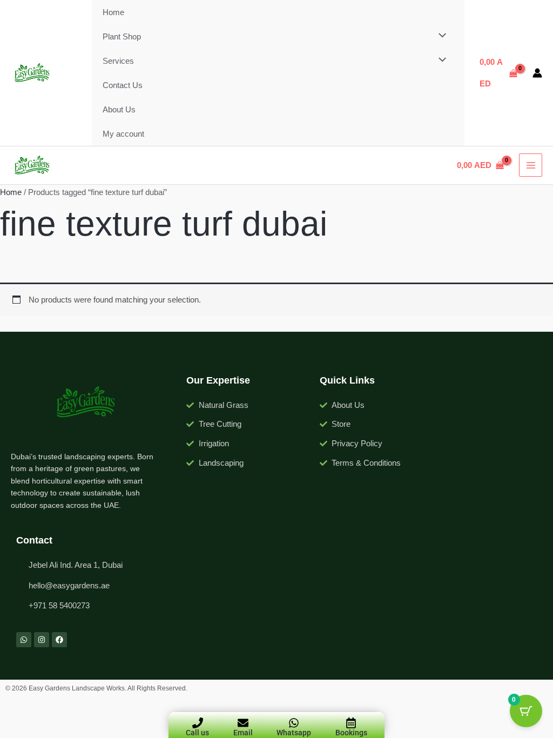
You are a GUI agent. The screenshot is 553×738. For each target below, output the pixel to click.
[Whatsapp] (293, 722)
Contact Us (123, 85)
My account (123, 133)
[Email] (243, 722)
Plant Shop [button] (122, 36)
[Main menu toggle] (530, 165)
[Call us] (197, 722)
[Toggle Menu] (439, 36)
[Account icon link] (537, 73)
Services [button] (118, 60)
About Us (119, 109)
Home (113, 12)
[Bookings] (351, 722)
